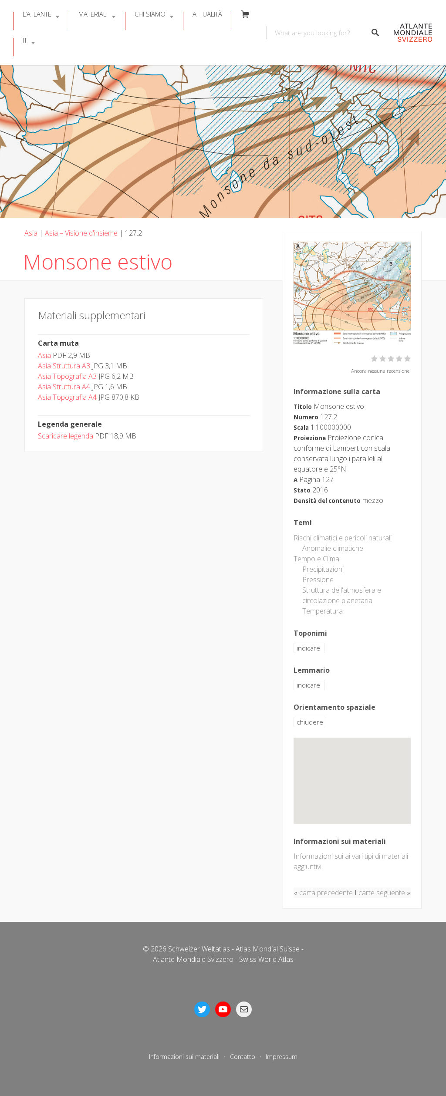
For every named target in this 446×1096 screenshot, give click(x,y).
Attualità (207, 14)
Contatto (242, 1056)
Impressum (281, 1056)
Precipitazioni (323, 569)
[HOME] (410, 33)
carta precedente (326, 892)
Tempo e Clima (316, 558)
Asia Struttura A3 (64, 366)
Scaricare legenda (65, 436)
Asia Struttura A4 (64, 386)
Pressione (318, 579)
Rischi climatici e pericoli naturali (343, 538)
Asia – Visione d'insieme (81, 233)
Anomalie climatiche (332, 548)
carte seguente (381, 892)
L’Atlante (37, 14)
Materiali (93, 14)
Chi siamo (150, 14)
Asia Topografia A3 (67, 376)
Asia (30, 233)
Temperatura (322, 611)
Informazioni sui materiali (184, 1056)
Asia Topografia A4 (67, 397)
